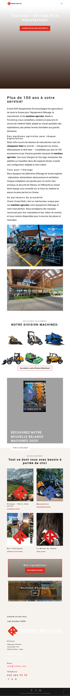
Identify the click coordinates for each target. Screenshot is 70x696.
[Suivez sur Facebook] (8, 679)
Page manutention (43, 507)
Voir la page (41, 551)
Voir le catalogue (20, 448)
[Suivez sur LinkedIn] (12, 679)
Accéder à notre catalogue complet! (35, 28)
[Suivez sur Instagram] (15, 679)
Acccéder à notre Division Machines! (35, 368)
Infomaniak (46, 693)
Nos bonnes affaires (35, 570)
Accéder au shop (13, 509)
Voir (35, 593)
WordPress (30, 693)
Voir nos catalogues (15, 551)
